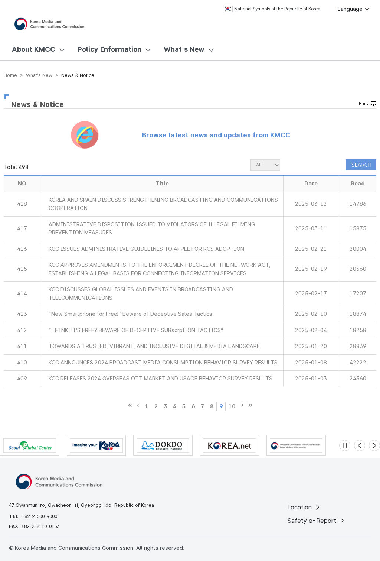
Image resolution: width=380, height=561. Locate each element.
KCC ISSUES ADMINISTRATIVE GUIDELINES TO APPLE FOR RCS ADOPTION (146, 249)
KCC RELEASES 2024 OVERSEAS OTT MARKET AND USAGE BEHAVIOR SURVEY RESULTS (160, 378)
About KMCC (33, 49)
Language (351, 9)
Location (300, 507)
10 (232, 406)
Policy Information (109, 49)
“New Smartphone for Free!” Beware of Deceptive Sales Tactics (130, 314)
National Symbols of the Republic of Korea (277, 9)
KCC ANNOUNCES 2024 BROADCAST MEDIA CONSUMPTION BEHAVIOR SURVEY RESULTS (163, 362)
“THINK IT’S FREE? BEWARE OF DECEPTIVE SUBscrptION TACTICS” (136, 330)
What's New (184, 49)
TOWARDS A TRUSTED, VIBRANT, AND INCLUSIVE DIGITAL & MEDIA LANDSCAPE (154, 346)
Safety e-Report (312, 520)
